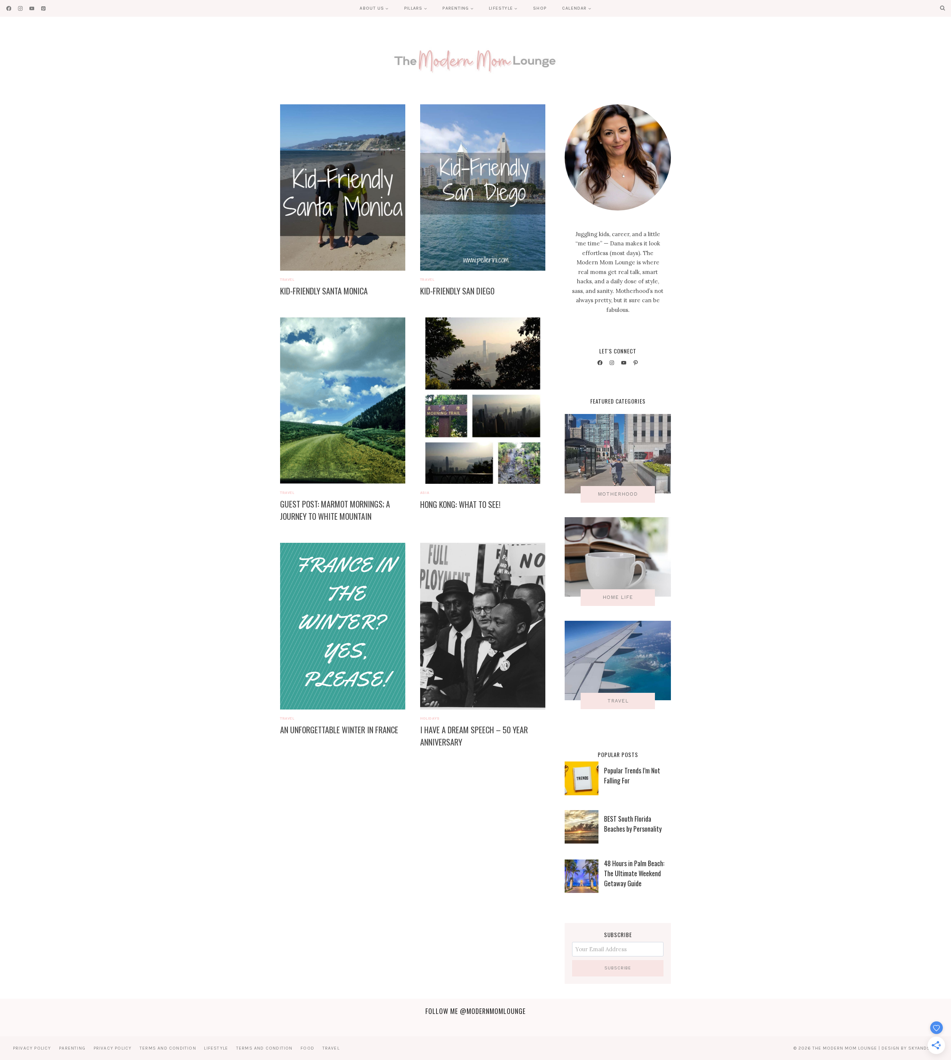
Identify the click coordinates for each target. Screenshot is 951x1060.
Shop (539, 8)
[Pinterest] (43, 8)
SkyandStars (925, 1048)
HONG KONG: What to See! (460, 504)
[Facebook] (9, 8)
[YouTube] (32, 8)
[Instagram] (20, 8)
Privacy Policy (32, 1048)
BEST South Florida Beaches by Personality (633, 824)
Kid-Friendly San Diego (457, 291)
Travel (287, 279)
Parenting (72, 1048)
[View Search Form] (942, 8)
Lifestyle (216, 1048)
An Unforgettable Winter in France (339, 730)
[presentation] (342, 187)
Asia (424, 492)
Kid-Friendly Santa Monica (324, 291)
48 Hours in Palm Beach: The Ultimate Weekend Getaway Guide (634, 873)
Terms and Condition (168, 1048)
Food (307, 1048)
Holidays (429, 718)
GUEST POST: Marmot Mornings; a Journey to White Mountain (335, 510)
